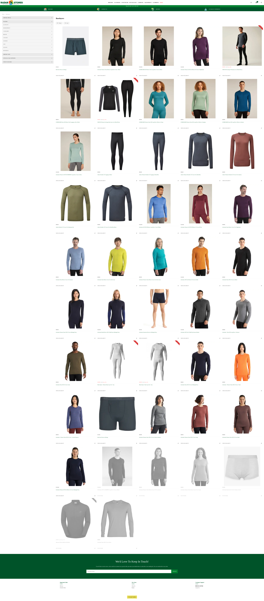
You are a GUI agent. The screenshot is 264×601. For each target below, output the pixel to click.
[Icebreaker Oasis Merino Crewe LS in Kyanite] (75, 256)
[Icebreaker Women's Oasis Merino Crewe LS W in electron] (159, 466)
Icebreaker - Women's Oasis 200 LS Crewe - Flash (231, 384)
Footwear (125, 2)
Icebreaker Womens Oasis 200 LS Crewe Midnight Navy (66, 332)
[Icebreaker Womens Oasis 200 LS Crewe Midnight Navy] (75, 308)
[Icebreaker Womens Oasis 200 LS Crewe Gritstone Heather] (159, 413)
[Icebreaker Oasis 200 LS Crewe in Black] (242, 256)
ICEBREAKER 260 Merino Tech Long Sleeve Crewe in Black (150, 69)
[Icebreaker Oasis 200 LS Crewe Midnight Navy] (200, 361)
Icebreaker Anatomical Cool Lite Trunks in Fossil (231, 489)
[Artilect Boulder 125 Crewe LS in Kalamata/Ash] (75, 203)
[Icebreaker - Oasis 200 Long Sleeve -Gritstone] (242, 308)
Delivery (61, 586)
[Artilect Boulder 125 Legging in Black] (117, 151)
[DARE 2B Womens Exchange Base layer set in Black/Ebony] (117, 98)
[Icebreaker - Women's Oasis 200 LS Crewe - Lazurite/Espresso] (75, 413)
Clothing (117, 2)
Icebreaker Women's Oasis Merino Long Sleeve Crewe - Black (108, 69)
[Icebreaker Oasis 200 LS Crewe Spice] (117, 519)
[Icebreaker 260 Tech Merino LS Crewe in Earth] (200, 256)
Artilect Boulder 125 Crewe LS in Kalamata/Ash (65, 227)
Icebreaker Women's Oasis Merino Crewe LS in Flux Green (150, 279)
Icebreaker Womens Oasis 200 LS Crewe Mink (231, 437)
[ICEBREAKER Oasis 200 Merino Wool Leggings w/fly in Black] (75, 98)
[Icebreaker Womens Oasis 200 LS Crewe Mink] (242, 413)
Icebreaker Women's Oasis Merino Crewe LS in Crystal (191, 489)
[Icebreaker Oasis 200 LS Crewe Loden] (75, 361)
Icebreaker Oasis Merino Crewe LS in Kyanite (64, 279)
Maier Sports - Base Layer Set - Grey (146, 384)
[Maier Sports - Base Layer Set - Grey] (159, 361)
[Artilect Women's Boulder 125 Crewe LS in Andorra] (242, 151)
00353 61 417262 (199, 586)
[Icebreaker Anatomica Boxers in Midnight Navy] (159, 308)
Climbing (156, 2)
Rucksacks (133, 2)
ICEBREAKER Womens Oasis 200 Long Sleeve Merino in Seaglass (193, 122)
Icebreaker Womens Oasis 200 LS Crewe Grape (189, 437)
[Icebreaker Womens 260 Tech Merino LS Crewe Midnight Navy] (75, 466)
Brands (110, 2)
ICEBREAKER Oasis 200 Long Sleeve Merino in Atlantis (233, 122)
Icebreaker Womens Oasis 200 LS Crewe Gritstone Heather (150, 437)
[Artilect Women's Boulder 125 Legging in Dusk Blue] (159, 151)
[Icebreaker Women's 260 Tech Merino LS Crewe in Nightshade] (200, 46)
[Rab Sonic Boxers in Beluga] (75, 46)
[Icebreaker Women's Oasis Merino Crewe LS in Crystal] (200, 466)
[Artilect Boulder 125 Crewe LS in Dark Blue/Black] (117, 203)
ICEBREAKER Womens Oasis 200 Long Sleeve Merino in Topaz (151, 122)
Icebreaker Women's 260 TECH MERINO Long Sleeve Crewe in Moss (69, 174)
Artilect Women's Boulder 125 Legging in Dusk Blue (149, 174)
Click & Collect (63, 587)
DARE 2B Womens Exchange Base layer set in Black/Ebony (108, 122)
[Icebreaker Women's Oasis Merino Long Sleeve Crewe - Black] (117, 46)
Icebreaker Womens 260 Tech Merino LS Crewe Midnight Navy (67, 489)
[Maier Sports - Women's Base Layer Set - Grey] (117, 361)
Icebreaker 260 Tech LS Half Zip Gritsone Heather (190, 332)
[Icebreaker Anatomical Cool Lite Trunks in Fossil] (242, 466)
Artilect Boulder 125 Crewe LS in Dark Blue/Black (106, 227)
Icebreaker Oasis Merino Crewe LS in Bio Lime (106, 279)
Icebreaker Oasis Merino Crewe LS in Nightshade (231, 227)
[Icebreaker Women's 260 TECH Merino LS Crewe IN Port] (200, 203)
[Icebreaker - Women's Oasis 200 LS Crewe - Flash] (242, 361)
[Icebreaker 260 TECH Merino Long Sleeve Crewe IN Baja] (159, 203)
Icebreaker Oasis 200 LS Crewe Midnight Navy (189, 384)
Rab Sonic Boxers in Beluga (61, 69)
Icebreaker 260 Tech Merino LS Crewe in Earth (189, 279)
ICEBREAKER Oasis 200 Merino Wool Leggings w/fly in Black (68, 122)
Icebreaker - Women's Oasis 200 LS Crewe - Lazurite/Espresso (67, 437)
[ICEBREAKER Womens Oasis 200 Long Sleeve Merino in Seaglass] (200, 98)
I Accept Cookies (132, 597)
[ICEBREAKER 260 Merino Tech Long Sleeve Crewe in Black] (159, 46)
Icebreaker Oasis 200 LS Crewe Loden (63, 384)
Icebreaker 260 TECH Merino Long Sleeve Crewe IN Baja (150, 227)
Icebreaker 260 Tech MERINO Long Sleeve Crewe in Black (108, 489)
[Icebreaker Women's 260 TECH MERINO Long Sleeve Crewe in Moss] (75, 151)
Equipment (148, 2)
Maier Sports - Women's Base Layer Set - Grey (105, 384)
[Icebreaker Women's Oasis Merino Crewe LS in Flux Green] (159, 256)
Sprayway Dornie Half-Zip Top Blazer (63, 542)
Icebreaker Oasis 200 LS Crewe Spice (104, 542)
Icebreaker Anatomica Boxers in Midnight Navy (148, 332)
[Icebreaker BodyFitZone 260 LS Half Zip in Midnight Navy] (117, 308)
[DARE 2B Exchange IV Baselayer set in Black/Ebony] (242, 46)
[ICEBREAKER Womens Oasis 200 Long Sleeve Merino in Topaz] (159, 98)
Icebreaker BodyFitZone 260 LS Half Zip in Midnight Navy (108, 332)
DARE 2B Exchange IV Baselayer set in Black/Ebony (232, 69)
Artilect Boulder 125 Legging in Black (104, 174)
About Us (133, 586)
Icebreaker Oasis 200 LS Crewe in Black (229, 279)
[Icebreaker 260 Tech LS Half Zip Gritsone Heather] (200, 308)
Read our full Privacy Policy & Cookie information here (132, 593)
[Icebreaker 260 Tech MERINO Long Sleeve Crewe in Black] (117, 466)
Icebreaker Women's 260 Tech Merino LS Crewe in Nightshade (192, 69)
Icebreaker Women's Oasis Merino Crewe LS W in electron (150, 489)
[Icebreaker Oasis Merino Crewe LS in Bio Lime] (117, 256)
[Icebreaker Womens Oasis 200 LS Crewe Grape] (200, 413)
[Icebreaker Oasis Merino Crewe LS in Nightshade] (242, 203)
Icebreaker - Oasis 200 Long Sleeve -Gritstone (230, 332)
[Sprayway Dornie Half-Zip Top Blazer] (75, 519)
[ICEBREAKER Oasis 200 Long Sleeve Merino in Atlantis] (242, 98)
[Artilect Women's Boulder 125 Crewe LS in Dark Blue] (200, 151)
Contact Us (197, 587)
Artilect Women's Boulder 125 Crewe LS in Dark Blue (191, 174)
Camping (140, 2)
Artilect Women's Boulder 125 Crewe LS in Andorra (232, 174)
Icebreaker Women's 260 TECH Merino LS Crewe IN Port (191, 227)
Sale (161, 2)
